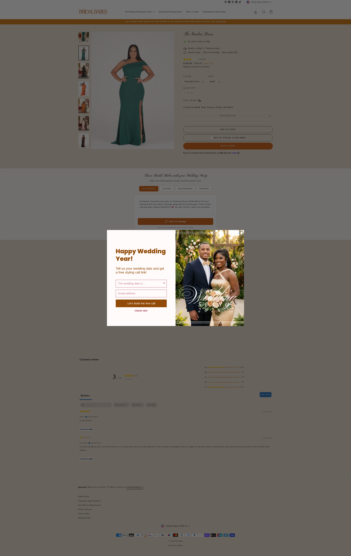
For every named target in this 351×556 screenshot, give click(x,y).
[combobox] (140, 283)
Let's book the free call (141, 303)
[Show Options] (164, 283)
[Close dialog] (241, 233)
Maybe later (141, 310)
